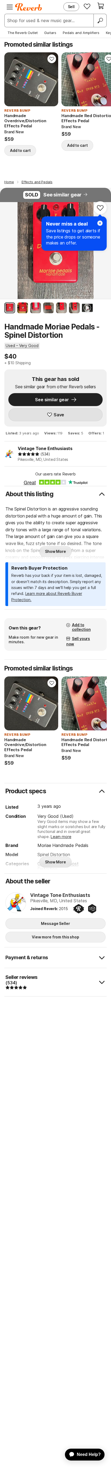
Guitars (50, 32)
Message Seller (55, 923)
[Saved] (87, 6)
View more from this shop (55, 937)
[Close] (100, 223)
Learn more (61, 836)
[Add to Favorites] (51, 59)
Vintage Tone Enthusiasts (45, 448)
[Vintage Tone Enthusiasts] (15, 903)
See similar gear (62, 195)
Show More (55, 551)
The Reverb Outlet (23, 32)
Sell (71, 6)
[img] (28, 454)
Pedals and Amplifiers (81, 32)
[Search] (99, 20)
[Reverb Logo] (28, 7)
